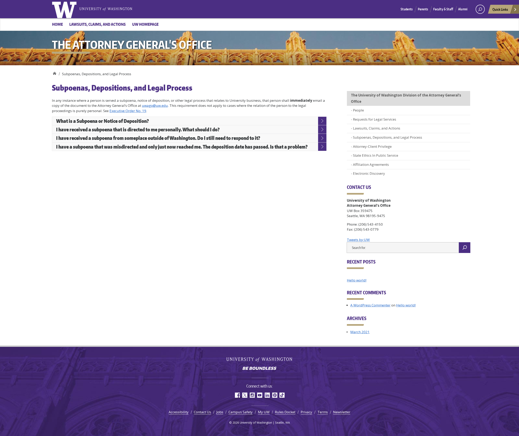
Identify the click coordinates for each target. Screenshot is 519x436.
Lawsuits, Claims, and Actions (97, 24)
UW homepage (145, 24)
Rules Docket (285, 412)
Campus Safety (240, 412)
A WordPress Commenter (370, 305)
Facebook (237, 395)
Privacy (306, 412)
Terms (322, 412)
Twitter (244, 395)
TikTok (282, 395)
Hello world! (356, 280)
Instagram (252, 395)
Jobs (219, 412)
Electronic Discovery (369, 173)
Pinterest (274, 395)
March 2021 (360, 332)
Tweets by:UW (358, 239)
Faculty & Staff (443, 9)
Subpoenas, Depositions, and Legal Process (387, 137)
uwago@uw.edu (155, 105)
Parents (423, 9)
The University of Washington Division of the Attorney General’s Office (406, 98)
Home (57, 24)
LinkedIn (267, 395)
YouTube (259, 395)
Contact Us (202, 412)
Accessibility (179, 412)
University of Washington (65, 9)
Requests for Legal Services (374, 119)
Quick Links (500, 9)
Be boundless (259, 368)
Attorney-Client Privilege (372, 146)
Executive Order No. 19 (127, 110)
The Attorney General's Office (54, 72)
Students (407, 9)
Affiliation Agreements (371, 164)
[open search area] (480, 9)
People (358, 110)
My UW (264, 412)
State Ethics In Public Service (375, 155)
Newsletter (341, 412)
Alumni (463, 9)
